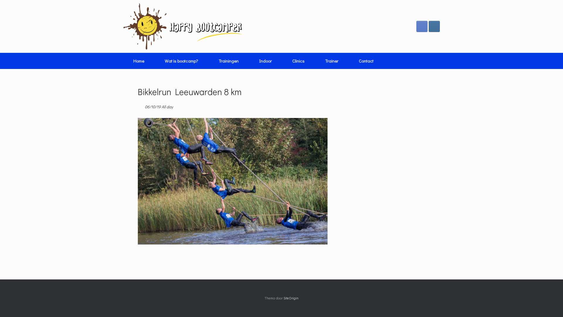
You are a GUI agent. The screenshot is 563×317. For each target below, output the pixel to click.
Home (138, 61)
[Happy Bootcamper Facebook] (422, 26)
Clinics (298, 61)
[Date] (141, 105)
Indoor (265, 61)
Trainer (331, 61)
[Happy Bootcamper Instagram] (434, 26)
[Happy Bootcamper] (183, 26)
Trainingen (229, 61)
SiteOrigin (291, 298)
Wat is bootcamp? (181, 61)
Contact (366, 61)
